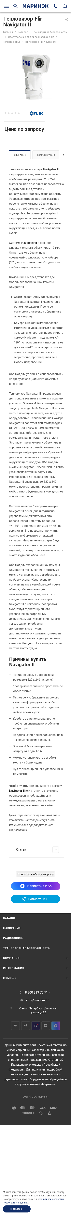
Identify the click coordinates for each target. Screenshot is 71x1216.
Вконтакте (15, 1025)
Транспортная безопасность (26, 948)
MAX (55, 1025)
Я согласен (16, 1209)
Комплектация (46, 155)
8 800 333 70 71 (36, 992)
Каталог (9, 918)
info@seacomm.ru (38, 1000)
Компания (11, 958)
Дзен (45, 1025)
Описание (20, 155)
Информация (13, 968)
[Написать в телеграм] (35, 902)
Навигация (12, 928)
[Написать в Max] (35, 886)
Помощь (9, 978)
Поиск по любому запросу (35, 874)
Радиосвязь (13, 938)
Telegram (25, 1025)
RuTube (35, 1025)
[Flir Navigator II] (35, 77)
